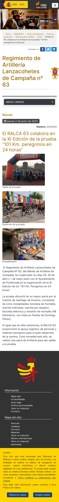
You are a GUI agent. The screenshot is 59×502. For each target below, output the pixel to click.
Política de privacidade (22, 405)
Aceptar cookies (42, 495)
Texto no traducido (35, 34)
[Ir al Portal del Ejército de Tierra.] (29, 18)
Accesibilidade (18, 399)
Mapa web (16, 396)
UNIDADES (19, 34)
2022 (39, 37)
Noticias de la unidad (25, 37)
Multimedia (16, 444)
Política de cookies (17, 495)
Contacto (15, 411)
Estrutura (15, 429)
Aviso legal (16, 402)
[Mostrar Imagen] (23, 170)
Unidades (15, 426)
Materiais (15, 432)
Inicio (8, 34)
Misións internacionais (21, 438)
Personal (15, 423)
